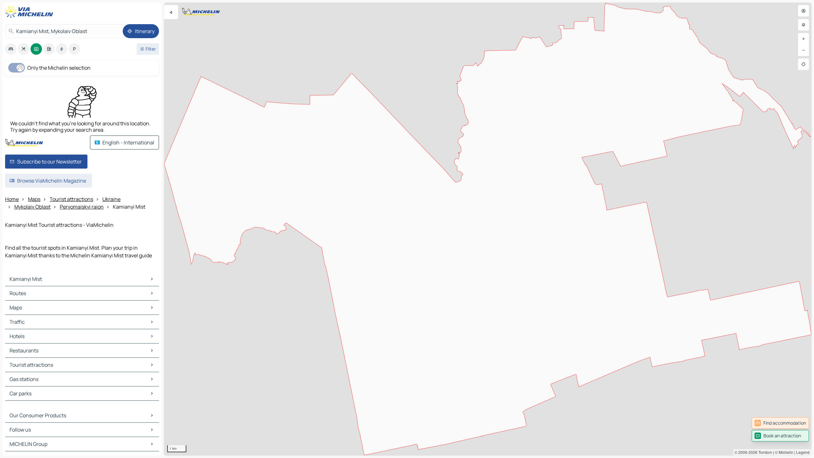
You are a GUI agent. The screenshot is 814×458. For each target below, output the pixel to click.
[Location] (803, 64)
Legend (803, 452)
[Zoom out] (803, 50)
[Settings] (803, 25)
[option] (11, 49)
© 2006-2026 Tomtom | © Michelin (764, 452)
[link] (780, 423)
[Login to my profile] (803, 11)
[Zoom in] (803, 39)
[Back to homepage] (30, 12)
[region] (487, 229)
